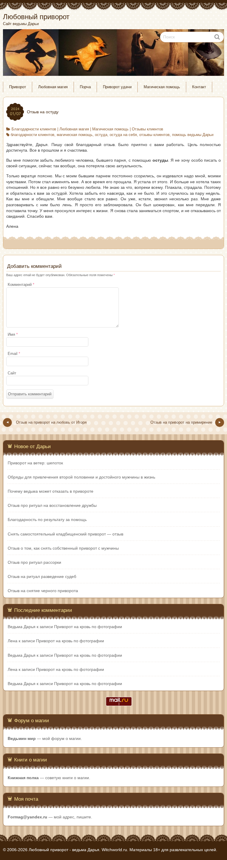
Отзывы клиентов (147, 129)
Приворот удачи (117, 87)
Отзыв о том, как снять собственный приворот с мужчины (63, 548)
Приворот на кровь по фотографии (88, 626)
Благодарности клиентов (34, 129)
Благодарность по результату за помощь (47, 519)
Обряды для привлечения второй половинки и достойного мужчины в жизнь (81, 477)
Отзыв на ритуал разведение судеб (42, 576)
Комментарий (21, 285)
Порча (85, 87)
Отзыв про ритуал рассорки (34, 562)
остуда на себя (123, 135)
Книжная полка (23, 777)
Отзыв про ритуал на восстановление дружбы (52, 505)
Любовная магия (53, 87)
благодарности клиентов (32, 135)
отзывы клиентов (154, 135)
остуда (101, 135)
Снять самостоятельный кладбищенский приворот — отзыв (65, 534)
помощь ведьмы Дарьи (192, 135)
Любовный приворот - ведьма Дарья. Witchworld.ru (78, 849)
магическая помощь (75, 135)
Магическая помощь (162, 87)
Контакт (199, 87)
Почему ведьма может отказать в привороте (50, 491)
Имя (13, 334)
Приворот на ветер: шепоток (35, 463)
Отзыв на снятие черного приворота (43, 590)
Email (14, 354)
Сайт (12, 373)
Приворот (17, 87)
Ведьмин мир (22, 738)
